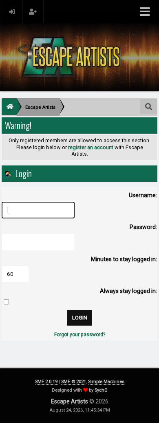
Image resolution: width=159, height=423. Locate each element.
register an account (90, 147)
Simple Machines (106, 381)
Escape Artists (69, 401)
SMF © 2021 (73, 381)
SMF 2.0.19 (46, 381)
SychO (101, 390)
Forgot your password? (79, 334)
